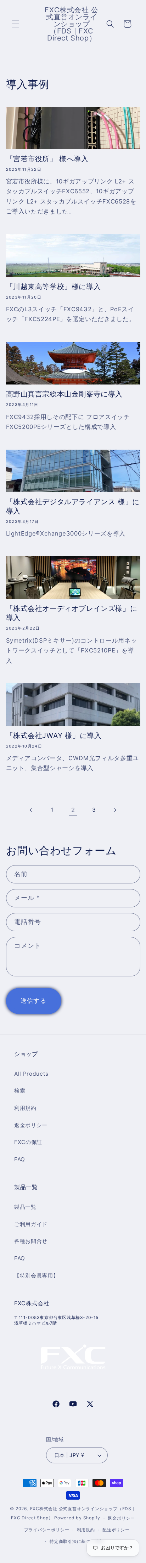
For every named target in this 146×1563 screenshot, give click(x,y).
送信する (33, 1000)
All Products (31, 1073)
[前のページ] (30, 809)
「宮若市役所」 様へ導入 (47, 159)
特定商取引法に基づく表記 (77, 1541)
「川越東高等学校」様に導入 (53, 286)
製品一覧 (25, 1206)
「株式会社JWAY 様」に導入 (54, 735)
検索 (19, 1090)
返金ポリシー (30, 1125)
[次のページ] (115, 809)
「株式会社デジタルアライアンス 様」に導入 (73, 506)
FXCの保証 (28, 1142)
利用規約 (25, 1108)
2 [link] (73, 809)
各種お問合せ (30, 1241)
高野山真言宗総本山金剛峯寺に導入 (64, 394)
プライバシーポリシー (46, 1529)
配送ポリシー (116, 1529)
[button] (15, 23)
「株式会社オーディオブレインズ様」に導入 (71, 613)
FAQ (19, 1159)
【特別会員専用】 (36, 1275)
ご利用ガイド (30, 1224)
